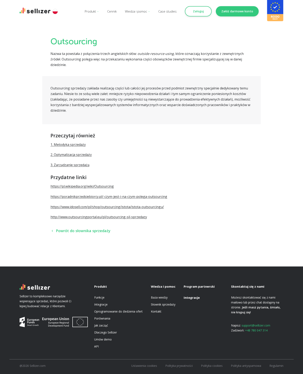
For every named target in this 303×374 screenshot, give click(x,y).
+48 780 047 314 (256, 330)
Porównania (102, 318)
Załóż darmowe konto (237, 11)
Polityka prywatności (179, 366)
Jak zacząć (101, 325)
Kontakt (156, 311)
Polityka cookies (212, 366)
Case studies (167, 11)
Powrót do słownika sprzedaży (83, 230)
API (96, 346)
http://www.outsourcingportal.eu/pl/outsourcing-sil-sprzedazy (98, 217)
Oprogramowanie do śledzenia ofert (118, 311)
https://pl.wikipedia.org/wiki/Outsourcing (82, 186)
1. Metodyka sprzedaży (68, 144)
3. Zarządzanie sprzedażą (69, 165)
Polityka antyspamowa (246, 366)
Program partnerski (199, 286)
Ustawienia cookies (144, 366)
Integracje (101, 304)
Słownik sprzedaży (163, 304)
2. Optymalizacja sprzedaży (71, 154)
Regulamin (276, 366)
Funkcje (99, 297)
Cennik (112, 11)
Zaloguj (198, 11)
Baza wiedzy (159, 297)
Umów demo (103, 339)
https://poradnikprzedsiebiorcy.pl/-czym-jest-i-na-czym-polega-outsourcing (108, 196)
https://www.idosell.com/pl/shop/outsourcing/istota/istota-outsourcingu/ (107, 207)
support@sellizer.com (256, 325)
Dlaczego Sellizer (105, 332)
